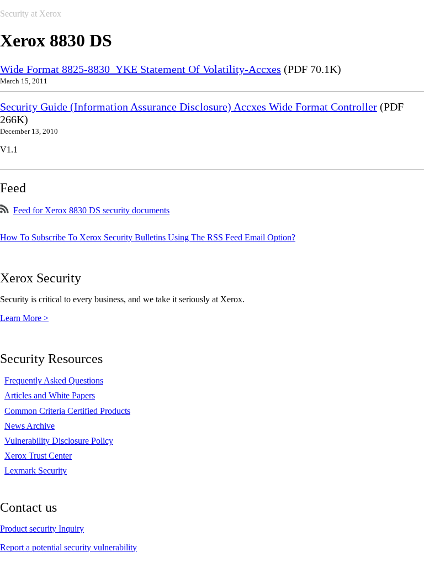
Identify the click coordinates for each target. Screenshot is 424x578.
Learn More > (24, 318)
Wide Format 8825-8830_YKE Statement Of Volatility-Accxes (140, 69)
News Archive (29, 425)
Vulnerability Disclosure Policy (58, 440)
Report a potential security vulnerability (68, 547)
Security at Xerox (30, 13)
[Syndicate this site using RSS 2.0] (4, 210)
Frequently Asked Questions (53, 380)
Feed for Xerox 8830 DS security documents (91, 210)
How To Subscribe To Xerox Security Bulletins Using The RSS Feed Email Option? (147, 237)
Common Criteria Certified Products (67, 411)
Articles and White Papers (49, 395)
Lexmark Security (35, 470)
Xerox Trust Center (38, 455)
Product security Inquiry (42, 528)
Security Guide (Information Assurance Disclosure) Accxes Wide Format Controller (188, 107)
